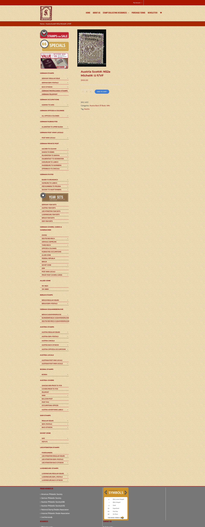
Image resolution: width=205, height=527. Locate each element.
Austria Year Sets (49, 208)
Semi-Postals (47, 424)
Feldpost (45, 392)
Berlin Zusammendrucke (51, 314)
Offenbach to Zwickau (51, 169)
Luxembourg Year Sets (50, 214)
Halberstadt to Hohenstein (53, 159)
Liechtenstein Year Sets (51, 211)
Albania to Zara (48, 105)
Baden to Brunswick (50, 180)
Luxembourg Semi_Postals (52, 477)
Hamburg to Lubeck (49, 183)
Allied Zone (46, 255)
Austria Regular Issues (51, 332)
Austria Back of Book (50, 345)
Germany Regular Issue (51, 78)
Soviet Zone (46, 265)
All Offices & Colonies (50, 116)
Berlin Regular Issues (50, 300)
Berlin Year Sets (48, 218)
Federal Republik (48, 258)
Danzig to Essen (48, 152)
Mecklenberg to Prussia (51, 186)
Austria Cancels (48, 341)
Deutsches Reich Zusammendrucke (55, 321)
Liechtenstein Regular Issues (53, 456)
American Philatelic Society (51, 494)
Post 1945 (45, 402)
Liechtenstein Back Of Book (53, 463)
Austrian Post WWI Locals (52, 360)
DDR (43, 268)
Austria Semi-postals (50, 336)
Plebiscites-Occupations (51, 252)
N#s (108, 105)
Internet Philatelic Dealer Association (55, 513)
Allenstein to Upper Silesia (52, 127)
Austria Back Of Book (98, 105)
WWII (43, 395)
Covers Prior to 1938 (50, 389)
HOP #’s (44, 442)
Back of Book (47, 87)
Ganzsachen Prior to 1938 (52, 385)
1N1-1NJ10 (45, 286)
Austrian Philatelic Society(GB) (53, 502)
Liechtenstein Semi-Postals (52, 459)
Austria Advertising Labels (52, 410)
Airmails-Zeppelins (49, 242)
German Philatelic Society (51, 498)
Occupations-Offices (50, 405)
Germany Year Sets (49, 205)
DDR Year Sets (47, 221)
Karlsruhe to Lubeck (50, 162)
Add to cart (102, 91)
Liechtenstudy (46, 517)
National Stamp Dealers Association (55, 509)
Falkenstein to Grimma (51, 155)
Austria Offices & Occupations (54, 349)
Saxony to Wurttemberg (51, 190)
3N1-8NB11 (45, 289)
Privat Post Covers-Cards (52, 275)
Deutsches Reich (48, 238)
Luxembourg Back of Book (52, 480)
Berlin (44, 262)
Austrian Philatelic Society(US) (53, 506)
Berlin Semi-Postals (49, 303)
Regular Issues (47, 421)
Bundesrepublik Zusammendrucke (55, 318)
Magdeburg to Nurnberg (51, 165)
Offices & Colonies (49, 248)
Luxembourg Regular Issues (53, 473)
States (44, 235)
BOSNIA (44, 374)
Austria (86, 109)
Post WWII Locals (48, 138)
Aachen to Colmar (49, 149)
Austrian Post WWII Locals (52, 364)
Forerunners (47, 453)
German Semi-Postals (50, 83)
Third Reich (46, 245)
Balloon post (47, 399)
